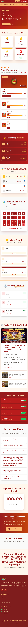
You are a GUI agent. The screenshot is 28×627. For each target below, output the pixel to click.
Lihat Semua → (24, 72)
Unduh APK (25, 1)
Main (9, 107)
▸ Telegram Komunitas (5, 602)
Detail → (10, 377)
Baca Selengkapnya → (8, 367)
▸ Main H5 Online (4, 597)
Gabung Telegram (15, 529)
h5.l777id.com (4, 609)
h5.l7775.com (4, 615)
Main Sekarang (6, 96)
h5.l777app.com (5, 611)
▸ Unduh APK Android (5, 599)
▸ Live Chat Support (5, 601)
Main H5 (18, 1)
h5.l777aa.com (5, 613)
